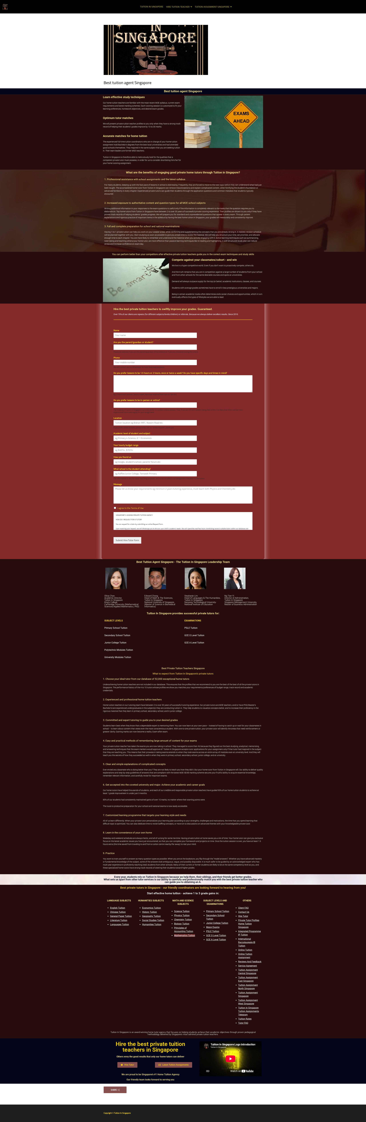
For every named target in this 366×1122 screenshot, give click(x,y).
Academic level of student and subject (133, 433)
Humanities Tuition (151, 924)
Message (119, 484)
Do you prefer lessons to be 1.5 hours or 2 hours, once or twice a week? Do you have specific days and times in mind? (171, 373)
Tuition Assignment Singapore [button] (212, 7)
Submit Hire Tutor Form (127, 540)
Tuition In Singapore (151, 7)
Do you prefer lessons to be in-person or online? (138, 400)
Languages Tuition (119, 924)
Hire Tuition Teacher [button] (178, 7)
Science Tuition (182, 911)
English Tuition (117, 908)
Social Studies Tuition (153, 920)
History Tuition (149, 912)
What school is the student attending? (133, 469)
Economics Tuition (151, 908)
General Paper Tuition (121, 916)
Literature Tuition (118, 920)
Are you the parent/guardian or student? (134, 342)
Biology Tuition (181, 923)
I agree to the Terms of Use (131, 508)
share (114, 1090)
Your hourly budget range (127, 445)
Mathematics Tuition (184, 935)
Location (118, 418)
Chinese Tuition (118, 912)
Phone (117, 358)
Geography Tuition (151, 916)
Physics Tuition (182, 915)
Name (117, 330)
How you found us (123, 457)
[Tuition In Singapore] (5, 7)
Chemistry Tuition (183, 919)
